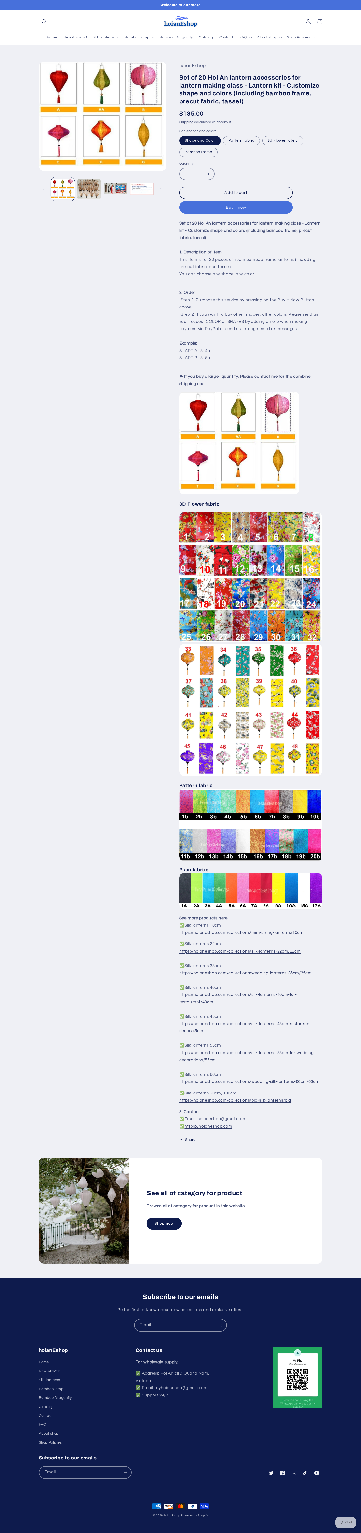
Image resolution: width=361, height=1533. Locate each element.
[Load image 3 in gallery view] (89, 189)
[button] (44, 21)
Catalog (46, 1407)
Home (44, 1362)
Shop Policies (50, 1442)
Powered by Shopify (194, 1515)
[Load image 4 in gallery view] (115, 189)
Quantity (186, 163)
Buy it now (236, 207)
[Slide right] (160, 189)
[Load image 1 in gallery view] (63, 189)
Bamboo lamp (51, 1389)
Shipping (186, 122)
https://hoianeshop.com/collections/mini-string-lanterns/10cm (241, 932)
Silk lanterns (49, 1380)
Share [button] (190, 1140)
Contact (46, 1416)
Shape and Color (200, 140)
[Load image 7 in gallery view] (142, 189)
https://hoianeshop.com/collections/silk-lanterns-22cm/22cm (240, 951)
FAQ (42, 1424)
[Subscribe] (220, 1325)
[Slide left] (44, 189)
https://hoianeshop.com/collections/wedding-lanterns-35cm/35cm (245, 973)
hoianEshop (172, 1515)
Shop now (164, 1223)
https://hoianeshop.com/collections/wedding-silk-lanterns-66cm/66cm (249, 1082)
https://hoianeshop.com (208, 1126)
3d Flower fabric (283, 140)
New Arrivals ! (51, 1371)
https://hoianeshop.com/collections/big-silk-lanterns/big (235, 1100)
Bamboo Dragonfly (55, 1398)
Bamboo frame (198, 152)
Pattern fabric (241, 140)
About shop (49, 1433)
